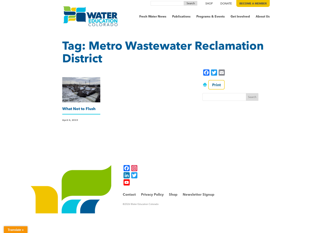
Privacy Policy (152, 194)
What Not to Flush (78, 108)
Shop (173, 194)
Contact (129, 194)
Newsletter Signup (198, 194)
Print (216, 84)
